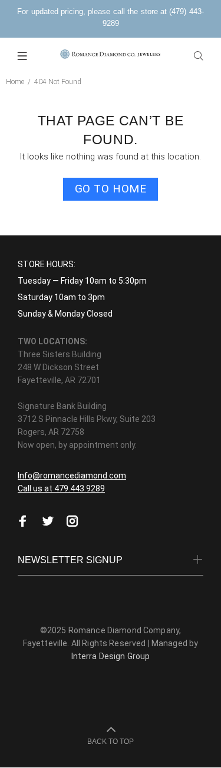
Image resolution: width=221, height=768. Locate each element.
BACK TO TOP (110, 741)
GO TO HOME (111, 188)
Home (15, 82)
